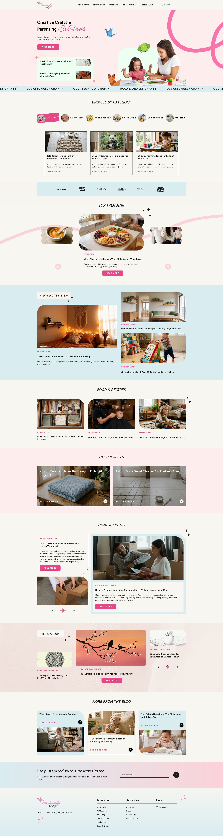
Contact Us (131, 814)
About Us (130, 807)
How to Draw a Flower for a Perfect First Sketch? (56, 62)
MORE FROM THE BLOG (111, 701)
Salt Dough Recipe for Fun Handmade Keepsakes (60, 157)
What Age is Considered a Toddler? (58, 714)
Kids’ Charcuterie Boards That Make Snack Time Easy (112, 259)
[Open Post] (105, 501)
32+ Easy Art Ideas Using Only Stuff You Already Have (53, 676)
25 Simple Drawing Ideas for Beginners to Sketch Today (164, 655)
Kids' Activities (44, 351)
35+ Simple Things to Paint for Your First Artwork (107, 673)
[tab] (48, 118)
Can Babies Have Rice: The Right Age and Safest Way (161, 715)
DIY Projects (99, 5)
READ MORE (50, 47)
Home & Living (147, 5)
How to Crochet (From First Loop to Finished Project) (70, 473)
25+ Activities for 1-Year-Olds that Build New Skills (148, 371)
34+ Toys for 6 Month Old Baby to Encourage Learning (108, 740)
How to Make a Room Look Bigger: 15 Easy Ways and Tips (151, 328)
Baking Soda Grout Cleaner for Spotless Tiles (148, 471)
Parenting (114, 5)
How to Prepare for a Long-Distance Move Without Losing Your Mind (131, 590)
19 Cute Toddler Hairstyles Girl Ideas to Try (162, 437)
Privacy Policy (132, 818)
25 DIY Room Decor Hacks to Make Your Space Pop (64, 356)
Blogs (128, 811)
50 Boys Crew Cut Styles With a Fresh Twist (111, 437)
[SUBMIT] (176, 775)
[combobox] (173, 4)
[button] (58, 267)
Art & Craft (83, 5)
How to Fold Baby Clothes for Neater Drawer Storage (60, 438)
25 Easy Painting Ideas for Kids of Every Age (156, 157)
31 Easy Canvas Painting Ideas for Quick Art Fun (110, 157)
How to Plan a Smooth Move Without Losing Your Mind (59, 544)
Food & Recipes (111, 389)
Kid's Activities (53, 295)
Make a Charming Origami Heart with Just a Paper (54, 74)
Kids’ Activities (130, 5)
